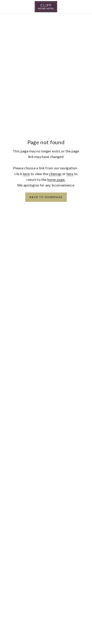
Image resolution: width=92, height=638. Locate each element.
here (26, 174)
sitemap (55, 174)
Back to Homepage (46, 197)
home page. (56, 179)
